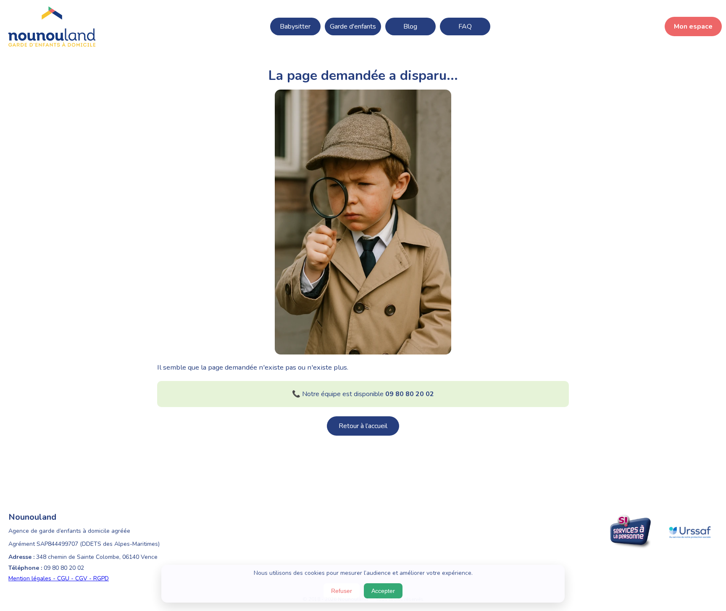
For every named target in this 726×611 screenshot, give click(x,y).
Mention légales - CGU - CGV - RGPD (58, 578)
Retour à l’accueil (363, 426)
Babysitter (295, 26)
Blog (410, 26)
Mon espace (693, 26)
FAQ (465, 26)
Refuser (341, 590)
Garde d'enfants (353, 26)
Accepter (383, 590)
